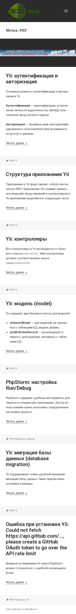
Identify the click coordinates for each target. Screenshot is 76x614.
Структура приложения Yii (37, 174)
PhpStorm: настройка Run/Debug (31, 385)
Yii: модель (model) (29, 303)
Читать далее (17, 143)
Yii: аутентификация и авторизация (32, 79)
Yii (16, 160)
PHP (11, 160)
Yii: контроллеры (26, 239)
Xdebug (31, 438)
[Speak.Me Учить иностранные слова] (38, 52)
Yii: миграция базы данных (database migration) (28, 458)
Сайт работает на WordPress (21, 609)
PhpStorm (20, 438)
